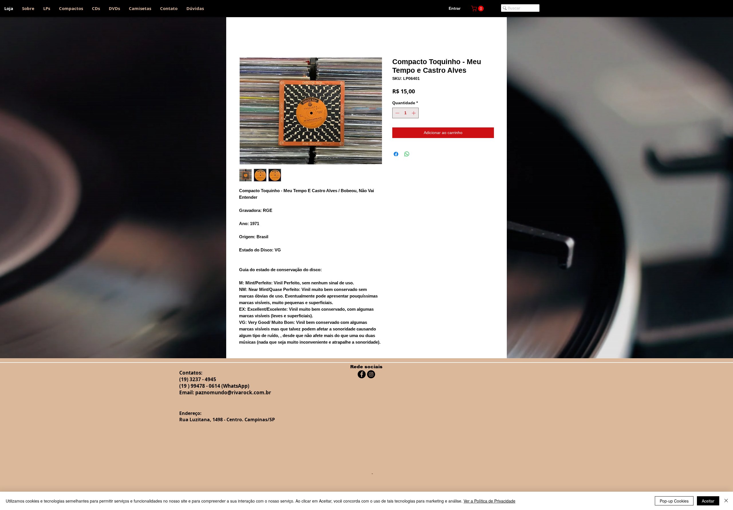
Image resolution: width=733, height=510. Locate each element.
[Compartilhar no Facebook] (396, 155)
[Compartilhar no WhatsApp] (406, 155)
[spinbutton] (405, 114)
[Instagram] (371, 375)
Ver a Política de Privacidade (489, 501)
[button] (478, 8)
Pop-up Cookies (674, 501)
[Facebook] (362, 375)
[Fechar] (726, 500)
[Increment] (414, 114)
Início (244, 37)
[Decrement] (396, 114)
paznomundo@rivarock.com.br (233, 393)
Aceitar (708, 501)
